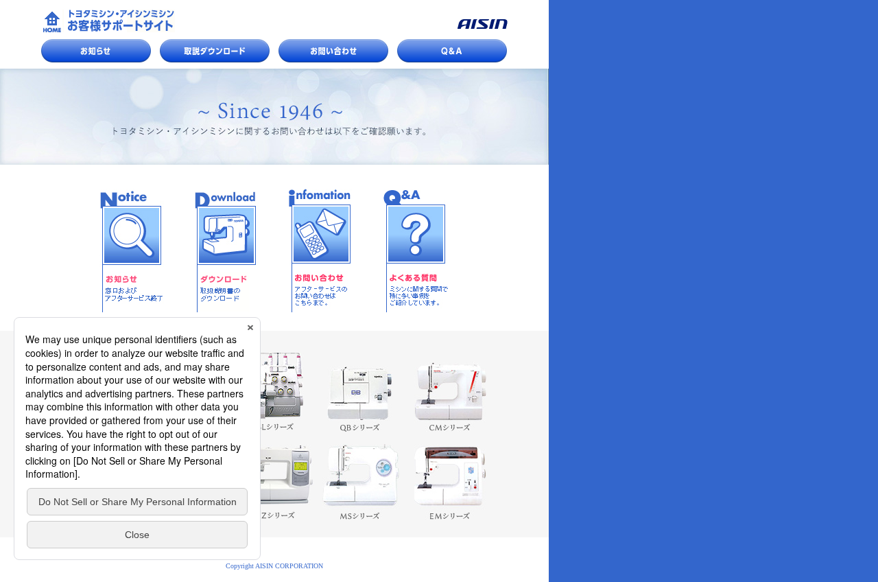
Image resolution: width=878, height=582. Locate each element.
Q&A (452, 50)
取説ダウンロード (215, 50)
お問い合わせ (333, 50)
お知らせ (96, 50)
